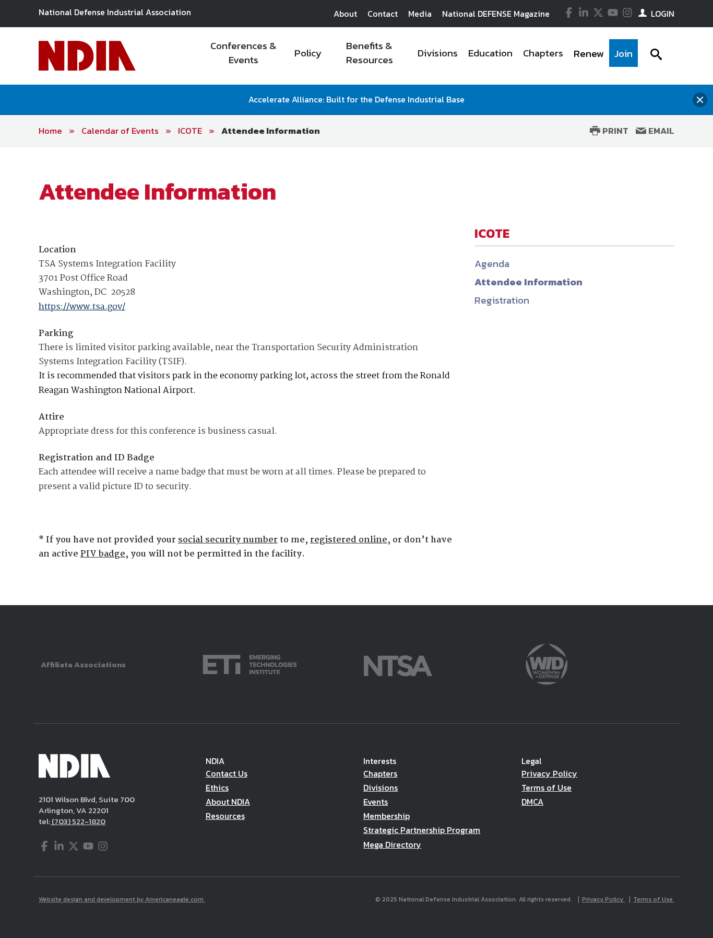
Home (50, 130)
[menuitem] (243, 56)
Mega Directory (392, 844)
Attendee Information (270, 130)
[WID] (546, 663)
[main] (356, 376)
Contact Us (226, 773)
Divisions (380, 787)
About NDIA (228, 801)
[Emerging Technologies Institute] (250, 663)
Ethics (217, 787)
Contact (382, 13)
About (345, 13)
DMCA (532, 801)
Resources (225, 815)
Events (375, 801)
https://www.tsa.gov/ (82, 307)
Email (660, 130)
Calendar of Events (120, 130)
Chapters (380, 773)
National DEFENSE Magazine (496, 13)
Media (420, 13)
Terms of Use (546, 787)
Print (614, 130)
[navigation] (418, 56)
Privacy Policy (549, 773)
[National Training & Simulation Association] (398, 663)
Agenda (491, 263)
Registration (501, 300)
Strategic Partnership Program (421, 830)
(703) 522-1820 (77, 821)
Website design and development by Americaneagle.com (122, 899)
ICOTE (190, 130)
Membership (386, 815)
